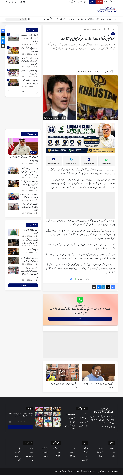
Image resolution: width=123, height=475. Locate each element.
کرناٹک (113, 456)
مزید (42, 19)
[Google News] (76, 279)
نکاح (32, 460)
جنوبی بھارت (72, 452)
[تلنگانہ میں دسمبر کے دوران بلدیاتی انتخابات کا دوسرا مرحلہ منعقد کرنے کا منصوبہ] (57, 419)
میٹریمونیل (92, 2)
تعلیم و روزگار (17, 452)
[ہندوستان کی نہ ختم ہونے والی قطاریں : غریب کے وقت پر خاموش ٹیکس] (13, 260)
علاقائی (103, 19)
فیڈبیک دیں (61, 471)
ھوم (115, 19)
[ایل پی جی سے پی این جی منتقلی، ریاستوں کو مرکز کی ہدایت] (13, 50)
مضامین (31, 448)
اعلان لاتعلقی (83, 471)
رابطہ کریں (86, 2)
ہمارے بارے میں (70, 414)
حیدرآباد (109, 19)
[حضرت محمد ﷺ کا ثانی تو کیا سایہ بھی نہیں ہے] (13, 232)
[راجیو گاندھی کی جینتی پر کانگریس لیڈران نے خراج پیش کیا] (13, 73)
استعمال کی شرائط (72, 2)
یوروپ (46, 456)
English (99, 2)
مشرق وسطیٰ (58, 456)
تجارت (31, 452)
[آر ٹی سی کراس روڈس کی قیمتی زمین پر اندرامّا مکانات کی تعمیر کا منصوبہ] (57, 424)
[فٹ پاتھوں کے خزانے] (13, 251)
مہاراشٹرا (101, 456)
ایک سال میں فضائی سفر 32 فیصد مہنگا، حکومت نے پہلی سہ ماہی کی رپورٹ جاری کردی (29, 38)
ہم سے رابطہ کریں (84, 422)
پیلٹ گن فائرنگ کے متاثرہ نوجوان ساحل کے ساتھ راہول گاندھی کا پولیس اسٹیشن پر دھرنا (29, 61)
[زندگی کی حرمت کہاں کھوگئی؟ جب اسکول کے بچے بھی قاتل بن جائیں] (13, 242)
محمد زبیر (106, 72)
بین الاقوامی (91, 19)
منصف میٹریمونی (71, 418)
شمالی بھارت (85, 460)
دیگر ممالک (45, 452)
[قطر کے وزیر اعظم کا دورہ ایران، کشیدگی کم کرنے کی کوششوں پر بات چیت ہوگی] (39, 409)
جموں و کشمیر (85, 452)
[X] (112, 427)
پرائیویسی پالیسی (76, 471)
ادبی (19, 448)
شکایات (56, 471)
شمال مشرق (72, 456)
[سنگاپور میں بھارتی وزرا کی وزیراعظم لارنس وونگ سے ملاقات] (13, 82)
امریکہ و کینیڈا (45, 448)
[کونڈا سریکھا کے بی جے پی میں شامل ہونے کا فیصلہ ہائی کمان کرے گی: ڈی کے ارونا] (39, 419)
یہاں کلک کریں (80, 318)
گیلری (19, 460)
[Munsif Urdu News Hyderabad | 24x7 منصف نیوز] (107, 9)
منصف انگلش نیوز (84, 418)
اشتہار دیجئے (79, 2)
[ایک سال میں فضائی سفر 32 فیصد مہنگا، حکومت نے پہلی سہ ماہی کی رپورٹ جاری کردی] (13, 37)
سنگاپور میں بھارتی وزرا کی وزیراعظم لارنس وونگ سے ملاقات (30, 82)
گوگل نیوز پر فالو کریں (83, 426)
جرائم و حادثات (82, 19)
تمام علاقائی (112, 448)
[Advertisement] (80, 61)
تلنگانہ (114, 452)
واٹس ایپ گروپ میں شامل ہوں (70, 427)
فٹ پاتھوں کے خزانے (33, 249)
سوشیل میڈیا (63, 19)
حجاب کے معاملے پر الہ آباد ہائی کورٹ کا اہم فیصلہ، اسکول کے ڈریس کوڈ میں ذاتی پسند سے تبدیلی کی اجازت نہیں (29, 171)
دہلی (104, 29)
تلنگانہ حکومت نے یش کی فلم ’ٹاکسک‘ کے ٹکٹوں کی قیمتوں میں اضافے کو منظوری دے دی (29, 184)
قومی (97, 19)
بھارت (73, 448)
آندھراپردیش (100, 452)
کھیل (56, 19)
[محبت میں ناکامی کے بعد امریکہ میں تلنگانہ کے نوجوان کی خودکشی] (57, 414)
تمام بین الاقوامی (57, 448)
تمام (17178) (23, 285)
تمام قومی (86, 448)
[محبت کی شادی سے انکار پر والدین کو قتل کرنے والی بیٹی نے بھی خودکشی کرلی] (13, 196)
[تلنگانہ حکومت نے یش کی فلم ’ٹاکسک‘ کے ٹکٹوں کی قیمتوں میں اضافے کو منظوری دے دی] (13, 183)
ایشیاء (59, 452)
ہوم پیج (86, 414)
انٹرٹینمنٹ (49, 19)
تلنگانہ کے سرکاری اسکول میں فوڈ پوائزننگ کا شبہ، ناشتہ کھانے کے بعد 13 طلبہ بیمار (30, 207)
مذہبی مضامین (72, 19)
